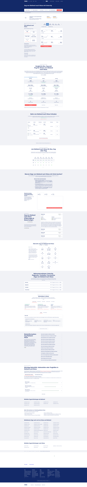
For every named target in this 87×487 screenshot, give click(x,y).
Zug (27, 451)
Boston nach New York (27, 473)
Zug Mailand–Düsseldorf (27, 427)
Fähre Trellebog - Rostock (51, 474)
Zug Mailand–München (37, 422)
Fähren (36, 1)
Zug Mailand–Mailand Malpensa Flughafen (39, 430)
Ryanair (41, 471)
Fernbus (31, 1)
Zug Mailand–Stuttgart (56, 424)
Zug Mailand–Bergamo (37, 403)
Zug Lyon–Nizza (46, 447)
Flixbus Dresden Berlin (35, 474)
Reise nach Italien (57, 475)
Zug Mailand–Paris (46, 422)
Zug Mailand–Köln (46, 403)
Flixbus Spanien (34, 472)
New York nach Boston (27, 474)
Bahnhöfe (25, 475)
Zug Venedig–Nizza (46, 436)
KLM (40, 475)
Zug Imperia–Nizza (26, 447)
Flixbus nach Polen (34, 471)
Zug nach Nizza (37, 451)
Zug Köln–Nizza (36, 433)
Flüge (33, 1)
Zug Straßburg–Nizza (56, 436)
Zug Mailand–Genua (26, 403)
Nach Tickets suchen (27, 32)
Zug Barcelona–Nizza (46, 433)
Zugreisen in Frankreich (32, 451)
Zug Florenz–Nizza (55, 433)
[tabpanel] (50, 203)
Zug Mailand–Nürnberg (56, 427)
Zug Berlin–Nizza (46, 430)
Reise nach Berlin (57, 472)
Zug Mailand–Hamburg (56, 422)
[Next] (61, 24)
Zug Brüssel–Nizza (26, 436)
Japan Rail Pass (57, 471)
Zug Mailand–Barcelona (37, 425)
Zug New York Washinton (27, 471)
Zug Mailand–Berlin (26, 422)
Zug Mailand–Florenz (56, 425)
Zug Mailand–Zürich (46, 427)
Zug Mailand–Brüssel (27, 430)
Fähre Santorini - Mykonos (51, 471)
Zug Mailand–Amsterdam (37, 427)
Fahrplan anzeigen (27, 41)
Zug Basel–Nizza (36, 436)
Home (25, 451)
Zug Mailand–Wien (46, 425)
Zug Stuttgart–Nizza (26, 433)
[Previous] (33, 157)
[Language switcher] (47, 1)
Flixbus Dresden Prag (35, 473)
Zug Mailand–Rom (46, 424)
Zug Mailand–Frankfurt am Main (38, 424)
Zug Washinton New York (27, 472)
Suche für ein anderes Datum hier (43, 138)
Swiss (40, 474)
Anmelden (61, 1)
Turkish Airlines (42, 472)
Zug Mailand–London (27, 424)
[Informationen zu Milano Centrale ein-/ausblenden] (61, 382)
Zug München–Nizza (55, 430)
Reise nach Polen (57, 474)
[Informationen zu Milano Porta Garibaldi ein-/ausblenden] (61, 386)
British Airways (42, 473)
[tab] (44, 26)
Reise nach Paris (57, 473)
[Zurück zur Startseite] (26, 1)
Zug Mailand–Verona (55, 403)
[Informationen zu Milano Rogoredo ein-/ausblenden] (61, 390)
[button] (42, 10)
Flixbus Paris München (35, 475)
